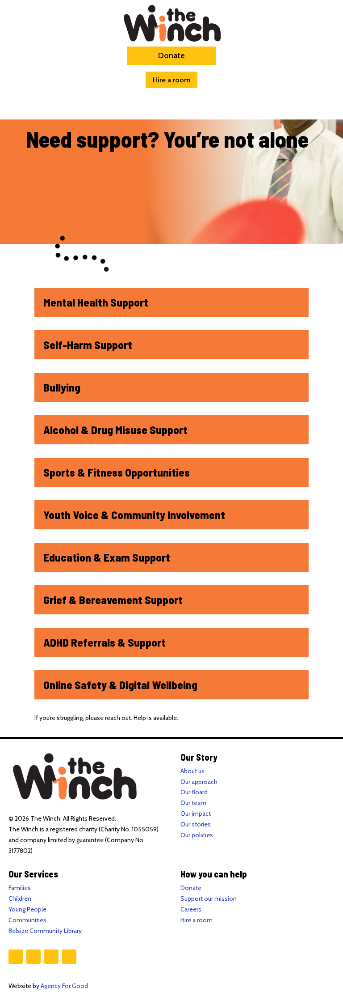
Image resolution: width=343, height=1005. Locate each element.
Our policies (196, 835)
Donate (171, 55)
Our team (193, 803)
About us (192, 771)
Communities (27, 920)
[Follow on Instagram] (33, 957)
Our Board (194, 792)
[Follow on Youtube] (51, 957)
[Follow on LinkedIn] (69, 957)
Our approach (199, 782)
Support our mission (208, 898)
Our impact (195, 813)
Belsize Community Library (45, 931)
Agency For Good (64, 986)
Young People (27, 909)
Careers (190, 909)
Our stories (195, 824)
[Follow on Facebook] (15, 957)
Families (19, 888)
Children (19, 898)
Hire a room (171, 80)
